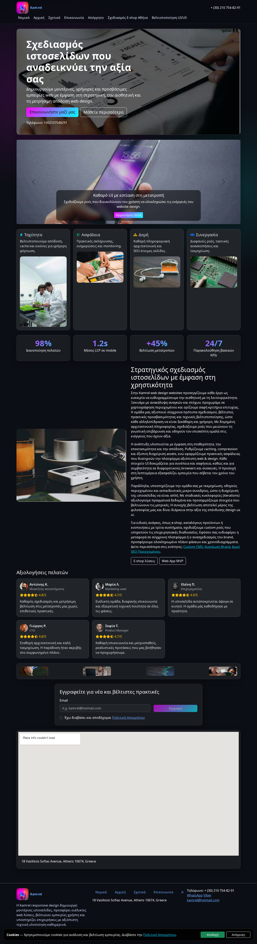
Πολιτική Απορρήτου (128, 717)
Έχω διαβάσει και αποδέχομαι (87, 717)
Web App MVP (172, 561)
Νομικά (24, 17)
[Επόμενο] (223, 182)
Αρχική (39, 17)
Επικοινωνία (74, 17)
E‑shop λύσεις (144, 561)
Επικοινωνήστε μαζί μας (52, 112)
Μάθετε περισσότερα (103, 112)
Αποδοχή (213, 935)
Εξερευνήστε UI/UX (128, 215)
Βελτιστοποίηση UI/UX (169, 17)
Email (64, 700)
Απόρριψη (238, 935)
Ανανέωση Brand (217, 547)
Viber (207, 895)
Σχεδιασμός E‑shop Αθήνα (128, 17)
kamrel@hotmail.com (203, 900)
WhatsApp (195, 895)
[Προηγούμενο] (33, 182)
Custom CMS (193, 547)
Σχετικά (54, 17)
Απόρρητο (96, 17)
